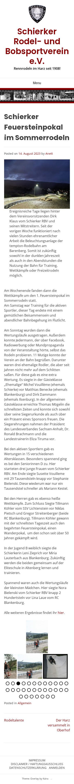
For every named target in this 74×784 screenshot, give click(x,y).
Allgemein (24, 703)
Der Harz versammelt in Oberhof (59, 725)
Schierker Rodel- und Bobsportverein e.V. (37, 46)
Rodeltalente (14, 720)
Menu (37, 83)
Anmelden (57, 768)
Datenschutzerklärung (27, 768)
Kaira (45, 778)
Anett (49, 153)
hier (61, 612)
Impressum (37, 760)
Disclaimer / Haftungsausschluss (37, 764)
